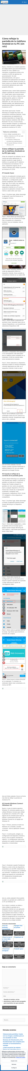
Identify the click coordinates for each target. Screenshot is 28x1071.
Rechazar (14, 1064)
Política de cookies (20, 1057)
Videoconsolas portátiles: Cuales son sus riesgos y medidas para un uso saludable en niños (13, 1035)
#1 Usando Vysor (10, 137)
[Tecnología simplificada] (4, 2)
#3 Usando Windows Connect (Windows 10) (14, 144)
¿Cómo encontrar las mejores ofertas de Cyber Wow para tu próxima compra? (12, 1049)
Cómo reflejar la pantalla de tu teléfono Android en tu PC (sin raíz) (13, 135)
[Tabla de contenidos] (23, 132)
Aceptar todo (14, 1060)
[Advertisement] (14, 20)
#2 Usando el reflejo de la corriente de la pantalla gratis (14, 140)
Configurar (14, 1067)
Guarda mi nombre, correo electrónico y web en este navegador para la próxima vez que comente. (15, 1001)
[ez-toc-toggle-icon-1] (22, 132)
